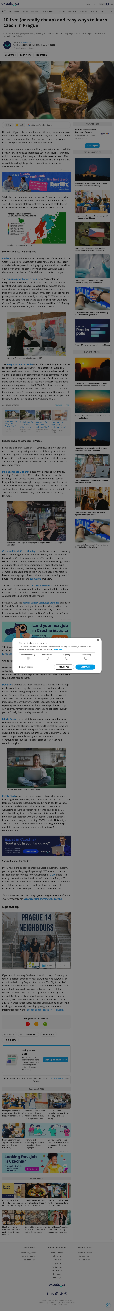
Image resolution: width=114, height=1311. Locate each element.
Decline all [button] (64, 667)
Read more (58, 649)
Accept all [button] (85, 667)
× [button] (98, 640)
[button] (26, 667)
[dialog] (57, 655)
